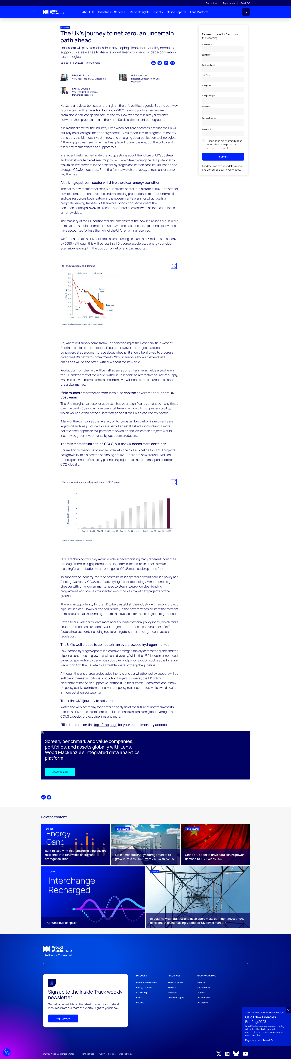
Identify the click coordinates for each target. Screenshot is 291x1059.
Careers (200, 992)
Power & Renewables (146, 982)
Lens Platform (199, 12)
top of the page (105, 724)
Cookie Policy (125, 1053)
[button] (246, 12)
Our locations (203, 997)
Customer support (177, 997)
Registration (229, 3)
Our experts (202, 1002)
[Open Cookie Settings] (7, 1052)
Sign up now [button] (63, 1018)
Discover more (60, 772)
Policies (111, 1053)
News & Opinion (175, 982)
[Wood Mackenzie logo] (53, 12)
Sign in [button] (245, 3)
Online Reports (176, 12)
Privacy (101, 1053)
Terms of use (88, 1053)
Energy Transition (144, 987)
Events (158, 12)
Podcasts (172, 992)
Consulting (141, 992)
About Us (88, 12)
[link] (145, 951)
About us (201, 982)
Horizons (172, 987)
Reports (140, 1002)
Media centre (203, 987)
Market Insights (140, 12)
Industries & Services (111, 12)
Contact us (211, 3)
